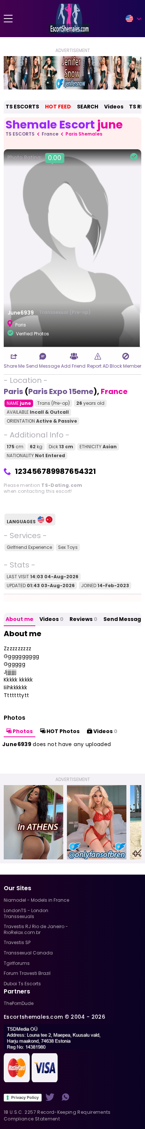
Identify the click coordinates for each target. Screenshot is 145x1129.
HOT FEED (58, 106)
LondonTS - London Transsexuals (26, 913)
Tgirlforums (17, 963)
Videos (113, 106)
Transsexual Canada (28, 953)
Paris (13, 391)
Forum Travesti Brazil (27, 973)
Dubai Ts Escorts (22, 983)
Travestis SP (17, 942)
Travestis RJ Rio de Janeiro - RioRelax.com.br (36, 929)
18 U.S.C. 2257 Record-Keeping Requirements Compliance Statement (57, 1115)
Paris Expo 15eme (60, 391)
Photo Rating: (34, 157)
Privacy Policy (25, 1097)
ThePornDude (18, 1003)
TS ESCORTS (22, 106)
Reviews (83, 619)
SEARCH (87, 106)
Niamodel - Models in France (36, 900)
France (50, 134)
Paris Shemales (83, 134)
